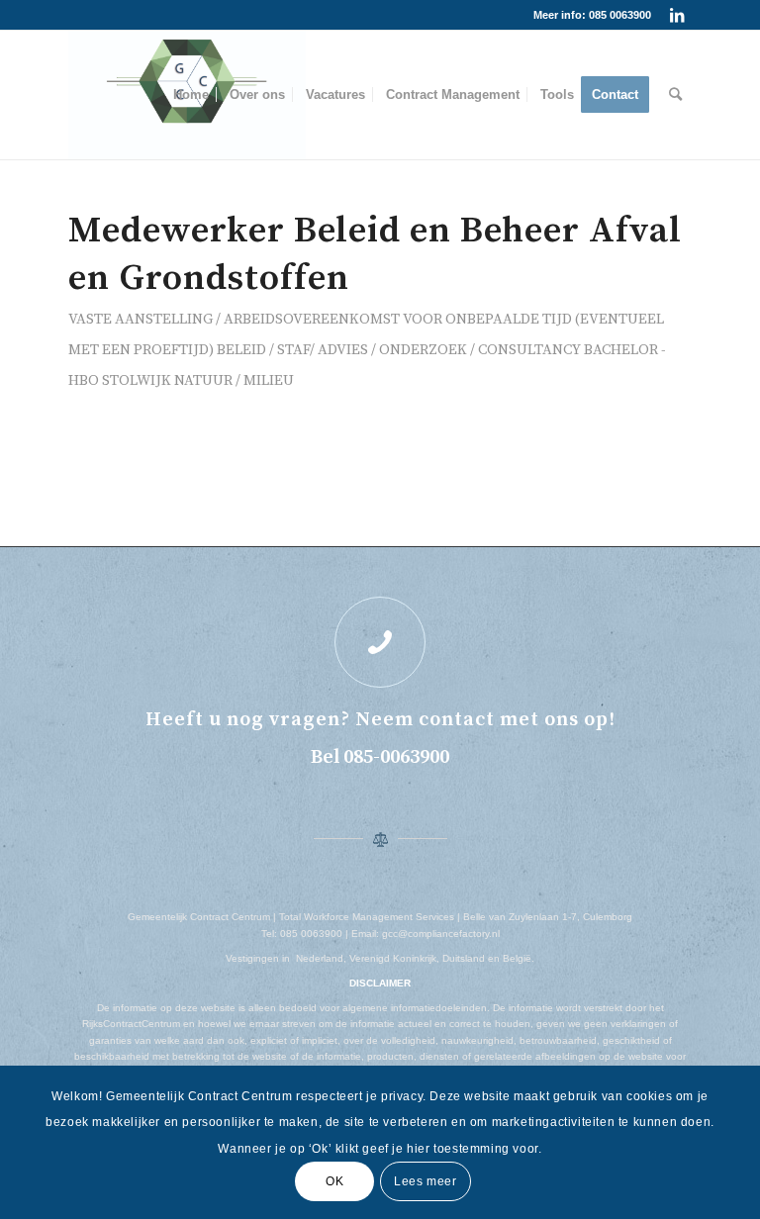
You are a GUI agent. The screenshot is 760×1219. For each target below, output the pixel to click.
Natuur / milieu (234, 380)
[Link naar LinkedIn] (677, 15)
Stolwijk (136, 380)
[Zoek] (675, 95)
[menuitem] (191, 95)
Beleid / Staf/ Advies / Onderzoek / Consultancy (399, 349)
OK (334, 1181)
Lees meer (425, 1181)
